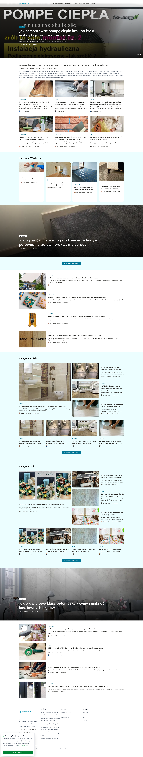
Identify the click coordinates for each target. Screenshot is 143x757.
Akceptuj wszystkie (17, 752)
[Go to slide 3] (140, 54)
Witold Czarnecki (23, 44)
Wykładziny (68, 3)
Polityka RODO (53, 748)
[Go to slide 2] (138, 54)
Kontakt (46, 748)
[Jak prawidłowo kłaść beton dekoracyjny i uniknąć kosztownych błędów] (71, 594)
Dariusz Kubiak (65, 717)
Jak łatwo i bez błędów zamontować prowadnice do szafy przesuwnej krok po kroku (49, 733)
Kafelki (76, 3)
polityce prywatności (23, 745)
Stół (80, 3)
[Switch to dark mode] (122, 3)
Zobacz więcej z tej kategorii (71, 263)
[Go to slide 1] (137, 54)
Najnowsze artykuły (58, 3)
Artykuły (43, 709)
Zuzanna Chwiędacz (24, 611)
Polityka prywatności (38, 748)
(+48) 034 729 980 (25, 732)
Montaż (92, 3)
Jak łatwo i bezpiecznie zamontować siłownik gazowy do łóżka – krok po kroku (49, 714)
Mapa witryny (72, 748)
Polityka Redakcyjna (62, 748)
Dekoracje (86, 3)
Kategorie (86, 709)
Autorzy (64, 709)
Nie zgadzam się (18, 748)
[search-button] (119, 3)
